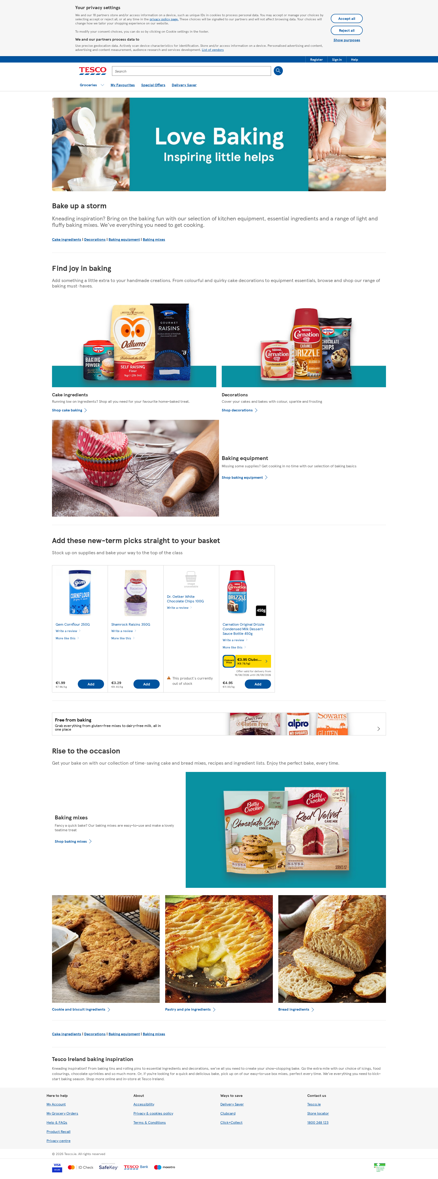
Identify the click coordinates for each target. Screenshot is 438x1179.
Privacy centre (58, 1140)
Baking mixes (154, 239)
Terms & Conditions (149, 1122)
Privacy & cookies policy (153, 1113)
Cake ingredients (66, 239)
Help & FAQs (57, 1122)
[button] (316, 59)
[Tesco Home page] (93, 71)
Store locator (318, 1113)
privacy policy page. (164, 19)
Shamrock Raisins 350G (130, 624)
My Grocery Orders (62, 1113)
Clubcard (227, 1113)
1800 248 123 (317, 1122)
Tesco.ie (314, 1104)
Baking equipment (124, 239)
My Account (56, 1104)
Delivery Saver (232, 1104)
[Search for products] (278, 70)
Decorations (95, 239)
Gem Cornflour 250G (73, 624)
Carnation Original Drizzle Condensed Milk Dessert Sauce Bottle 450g (243, 629)
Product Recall (58, 1131)
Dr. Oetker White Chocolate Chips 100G (185, 599)
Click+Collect (231, 1122)
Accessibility (143, 1104)
